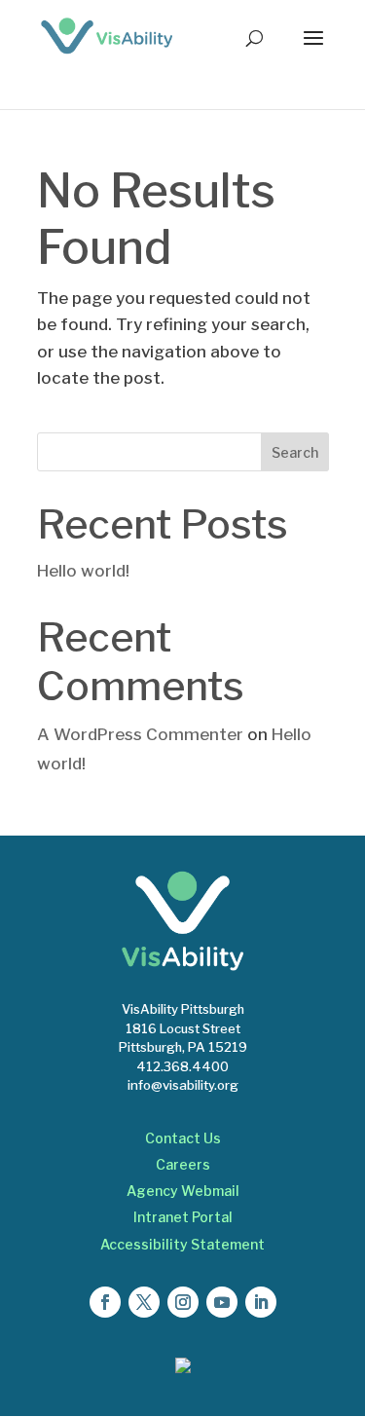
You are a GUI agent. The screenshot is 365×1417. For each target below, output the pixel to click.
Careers (183, 1164)
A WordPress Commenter (140, 734)
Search (295, 452)
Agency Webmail (183, 1190)
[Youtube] (221, 1302)
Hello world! (83, 570)
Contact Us (183, 1138)
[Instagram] (183, 1302)
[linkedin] (260, 1302)
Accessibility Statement (182, 1244)
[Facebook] (105, 1302)
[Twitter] (144, 1302)
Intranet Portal (183, 1217)
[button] (313, 50)
